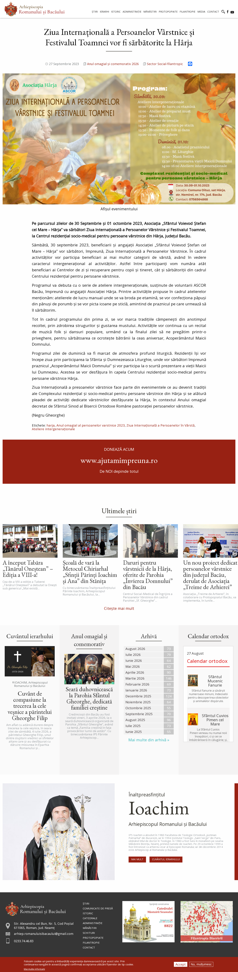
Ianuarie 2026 (136, 690)
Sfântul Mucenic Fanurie (215, 681)
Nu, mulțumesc (201, 964)
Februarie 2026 (137, 684)
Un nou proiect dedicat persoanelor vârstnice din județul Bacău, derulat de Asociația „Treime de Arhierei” (210, 574)
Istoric (88, 913)
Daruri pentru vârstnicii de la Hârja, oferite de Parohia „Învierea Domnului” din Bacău (148, 574)
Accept (180, 964)
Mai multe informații (34, 969)
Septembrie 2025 (139, 714)
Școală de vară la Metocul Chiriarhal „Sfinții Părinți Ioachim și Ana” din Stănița (90, 571)
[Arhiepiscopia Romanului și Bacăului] (35, 908)
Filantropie (91, 942)
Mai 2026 (132, 666)
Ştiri (86, 903)
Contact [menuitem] (213, 11)
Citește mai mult (119, 608)
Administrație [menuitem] (132, 11)
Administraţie (92, 923)
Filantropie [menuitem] (187, 11)
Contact (89, 947)
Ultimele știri (119, 510)
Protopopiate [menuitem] (168, 11)
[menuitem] (34, 9)
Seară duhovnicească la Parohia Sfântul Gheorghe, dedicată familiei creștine (89, 698)
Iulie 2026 (133, 654)
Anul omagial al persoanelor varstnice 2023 (90, 425)
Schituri (89, 933)
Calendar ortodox (207, 661)
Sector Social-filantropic (165, 64)
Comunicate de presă (98, 908)
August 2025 (135, 720)
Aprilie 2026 (134, 672)
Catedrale (90, 918)
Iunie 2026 (133, 660)
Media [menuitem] (201, 11)
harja (51, 425)
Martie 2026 (134, 678)
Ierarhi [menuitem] (104, 11)
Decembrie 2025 (138, 696)
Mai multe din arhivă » (148, 740)
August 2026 (135, 648)
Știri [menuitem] (95, 11)
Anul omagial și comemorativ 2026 (113, 64)
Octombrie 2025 (138, 708)
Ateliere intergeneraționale (53, 429)
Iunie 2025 (133, 731)
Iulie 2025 (133, 726)
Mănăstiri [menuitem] (150, 11)
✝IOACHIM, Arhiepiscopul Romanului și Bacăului (30, 684)
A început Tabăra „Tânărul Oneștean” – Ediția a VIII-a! (28, 568)
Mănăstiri (90, 928)
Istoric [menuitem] (116, 11)
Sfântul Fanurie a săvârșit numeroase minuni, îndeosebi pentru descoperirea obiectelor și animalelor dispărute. (208, 696)
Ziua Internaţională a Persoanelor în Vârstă (160, 425)
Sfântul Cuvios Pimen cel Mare (215, 719)
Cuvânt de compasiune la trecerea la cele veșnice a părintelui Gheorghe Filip (30, 705)
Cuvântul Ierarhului (166, 859)
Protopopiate (93, 937)
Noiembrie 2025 (138, 702)
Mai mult (137, 859)
